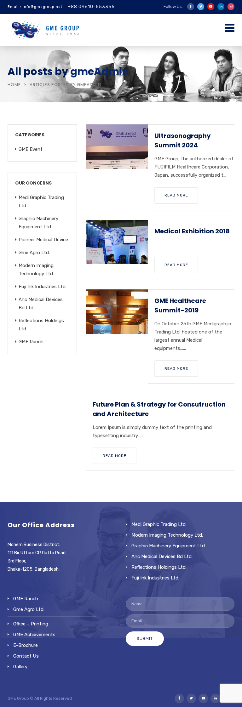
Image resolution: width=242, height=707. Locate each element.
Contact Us (26, 656)
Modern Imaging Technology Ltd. (167, 535)
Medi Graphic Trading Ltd (158, 524)
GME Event (31, 149)
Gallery (20, 667)
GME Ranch (31, 342)
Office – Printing (30, 624)
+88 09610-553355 (91, 6)
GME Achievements (34, 634)
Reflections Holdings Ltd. (159, 567)
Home (14, 85)
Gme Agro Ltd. (34, 252)
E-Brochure (25, 645)
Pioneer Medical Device (43, 239)
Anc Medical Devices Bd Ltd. (162, 556)
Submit (145, 638)
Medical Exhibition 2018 (192, 231)
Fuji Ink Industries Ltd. (42, 286)
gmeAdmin (99, 71)
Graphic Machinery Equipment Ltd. (168, 546)
